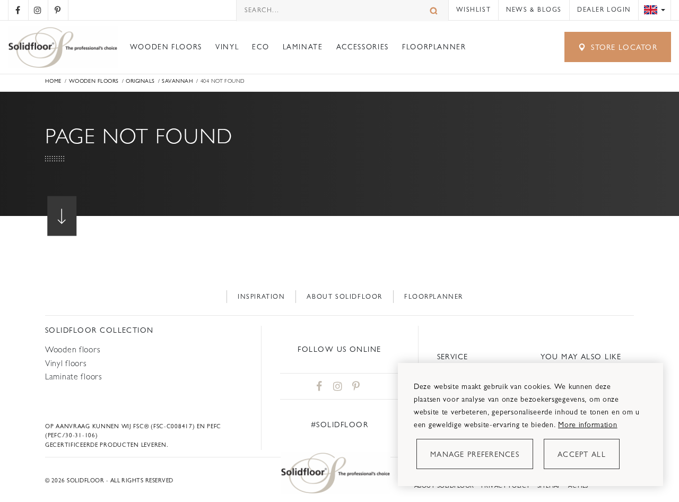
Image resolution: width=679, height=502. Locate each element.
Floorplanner (434, 47)
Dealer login (604, 9)
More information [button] (587, 424)
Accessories (362, 47)
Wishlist (473, 9)
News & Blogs (534, 9)
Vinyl (227, 47)
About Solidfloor (344, 296)
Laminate (303, 47)
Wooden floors (166, 47)
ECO (260, 47)
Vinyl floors (66, 363)
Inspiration (261, 296)
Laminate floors (73, 376)
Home (53, 81)
